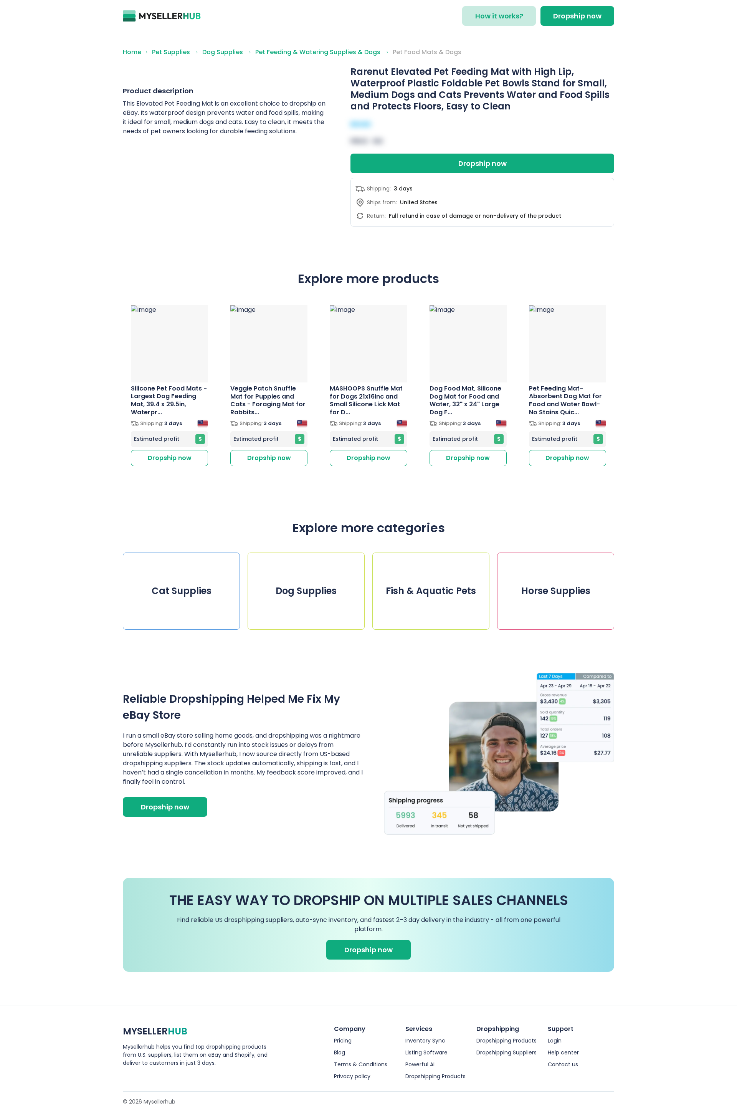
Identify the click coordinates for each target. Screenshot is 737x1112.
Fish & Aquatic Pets (431, 590)
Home (132, 52)
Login (555, 1040)
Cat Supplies (182, 590)
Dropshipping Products (435, 1076)
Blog (339, 1052)
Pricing (343, 1040)
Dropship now (577, 16)
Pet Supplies (171, 52)
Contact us (563, 1064)
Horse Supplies (555, 590)
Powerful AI (420, 1064)
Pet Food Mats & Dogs (427, 52)
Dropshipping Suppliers (506, 1052)
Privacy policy (352, 1076)
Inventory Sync (425, 1040)
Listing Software (426, 1052)
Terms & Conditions (360, 1064)
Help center (563, 1052)
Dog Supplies (222, 52)
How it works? (499, 16)
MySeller (155, 1031)
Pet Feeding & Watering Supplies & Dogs (317, 52)
